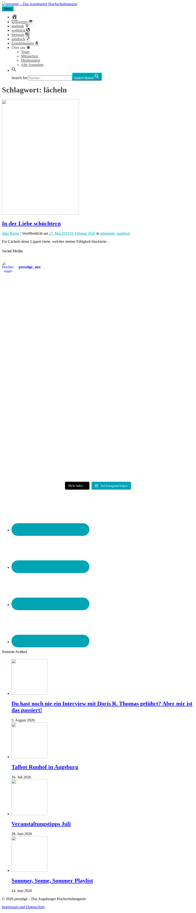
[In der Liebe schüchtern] (40, 213)
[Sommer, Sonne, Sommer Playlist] (29, 870)
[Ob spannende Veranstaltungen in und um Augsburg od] (33, 441)
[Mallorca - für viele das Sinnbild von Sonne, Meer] (163, 441)
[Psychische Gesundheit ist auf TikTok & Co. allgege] (98, 448)
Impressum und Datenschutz (23, 907)
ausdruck (123, 233)
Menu (7, 8)
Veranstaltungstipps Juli (41, 824)
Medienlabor (30, 60)
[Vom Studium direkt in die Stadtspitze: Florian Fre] (33, 313)
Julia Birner (10, 233)
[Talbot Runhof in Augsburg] (29, 757)
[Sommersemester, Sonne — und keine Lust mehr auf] (33, 379)
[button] (13, 70)
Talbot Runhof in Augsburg (44, 767)
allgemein (107, 233)
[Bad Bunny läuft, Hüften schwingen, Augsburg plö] (98, 305)
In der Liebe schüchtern (31, 223)
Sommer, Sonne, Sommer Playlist (52, 880)
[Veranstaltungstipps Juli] (29, 814)
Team (25, 52)
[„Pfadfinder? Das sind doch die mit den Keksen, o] (163, 383)
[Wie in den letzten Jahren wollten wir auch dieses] (98, 383)
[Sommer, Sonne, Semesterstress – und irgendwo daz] (163, 307)
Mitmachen (29, 56)
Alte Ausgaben (32, 65)
